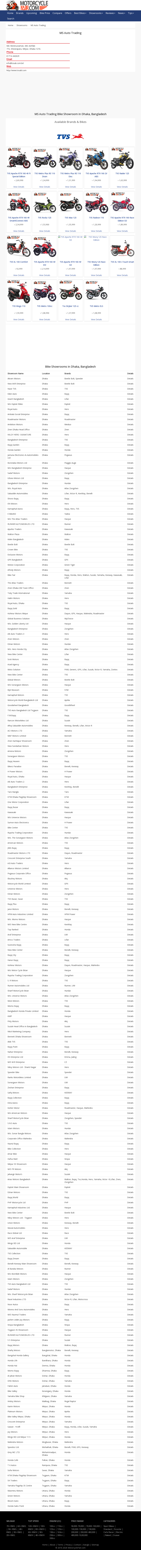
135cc (60, 1529)
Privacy (68, 1544)
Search (10, 18)
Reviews (110, 13)
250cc (52, 1535)
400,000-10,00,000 (79, 1535)
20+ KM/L (10, 1535)
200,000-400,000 (87, 1532)
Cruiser (116, 1535)
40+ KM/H (39, 1535)
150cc (52, 1532)
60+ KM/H (32, 1532)
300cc (60, 1535)
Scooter (117, 1529)
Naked (108, 1535)
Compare (57, 13)
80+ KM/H (39, 1529)
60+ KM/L (21, 1526)
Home (10, 13)
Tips (130, 13)
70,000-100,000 (93, 1526)
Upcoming (31, 13)
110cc (60, 1526)
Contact (77, 1544)
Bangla (86, 1544)
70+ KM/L (10, 1526)
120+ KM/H (33, 1526)
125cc (52, 1529)
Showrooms (95, 13)
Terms (60, 1544)
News (121, 13)
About (52, 1544)
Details (130, 378)
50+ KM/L (12, 1529)
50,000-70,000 (77, 1526)
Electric (119, 1532)
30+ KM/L (17, 1532)
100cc (52, 1526)
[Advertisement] (70, 92)
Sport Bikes (109, 1526)
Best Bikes (79, 13)
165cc (60, 1532)
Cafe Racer (109, 1532)
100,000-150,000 (78, 1529)
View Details (18, 186)
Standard (108, 1529)
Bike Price (45, 13)
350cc (52, 1538)
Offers (68, 13)
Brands (20, 13)
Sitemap (95, 1544)
